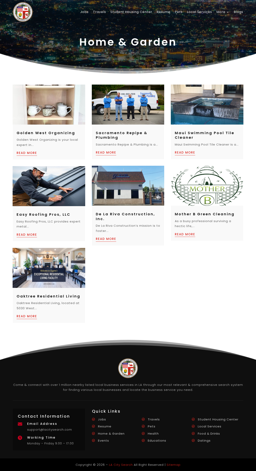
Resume (163, 12)
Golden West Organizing (46, 132)
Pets (179, 12)
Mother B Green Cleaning (205, 214)
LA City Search (121, 465)
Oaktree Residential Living (48, 296)
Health (153, 433)
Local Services (199, 12)
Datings (204, 440)
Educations (157, 440)
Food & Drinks (209, 433)
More (220, 12)
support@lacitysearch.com (49, 429)
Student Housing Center (131, 12)
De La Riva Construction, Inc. (125, 216)
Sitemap (174, 465)
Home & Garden (111, 433)
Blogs (238, 12)
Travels (99, 12)
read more (27, 153)
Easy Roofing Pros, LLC (43, 214)
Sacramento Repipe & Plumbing (121, 135)
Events (103, 440)
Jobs (84, 12)
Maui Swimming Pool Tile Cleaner (204, 135)
